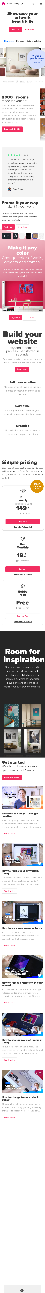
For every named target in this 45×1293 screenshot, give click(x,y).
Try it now (15, 29)
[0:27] (22, 977)
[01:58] (22, 1092)
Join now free (22, 616)
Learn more (22, 369)
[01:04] (22, 865)
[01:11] (22, 1035)
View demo (29, 29)
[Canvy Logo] (2, 4)
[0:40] (22, 923)
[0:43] (22, 808)
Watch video (9, 834)
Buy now (22, 569)
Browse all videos (11, 777)
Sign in (35, 4)
